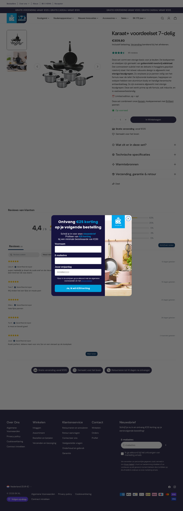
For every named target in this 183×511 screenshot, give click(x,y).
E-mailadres (61, 255)
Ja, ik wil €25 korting (78, 288)
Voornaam (60, 244)
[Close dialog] (128, 218)
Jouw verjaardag (63, 267)
